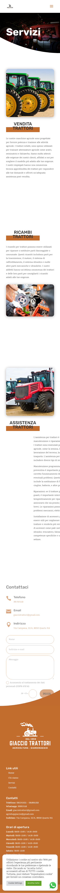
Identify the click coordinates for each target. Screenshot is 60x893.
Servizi (11, 783)
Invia (47, 694)
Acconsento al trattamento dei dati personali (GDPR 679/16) (25, 684)
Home (11, 773)
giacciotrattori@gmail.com (27, 615)
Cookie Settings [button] (15, 883)
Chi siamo (13, 778)
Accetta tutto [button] (34, 883)
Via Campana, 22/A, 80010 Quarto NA (32, 628)
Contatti (12, 788)
